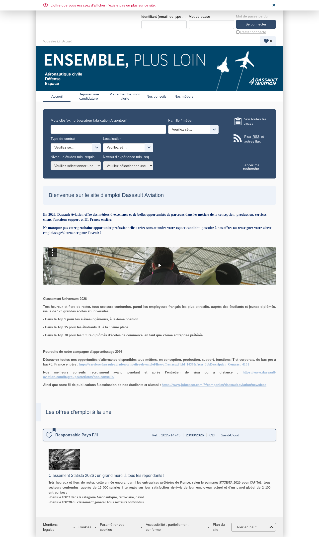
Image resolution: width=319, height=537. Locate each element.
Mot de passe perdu (252, 16)
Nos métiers (183, 96)
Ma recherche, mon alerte (124, 96)
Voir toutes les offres (255, 121)
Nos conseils (156, 96)
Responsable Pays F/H (76, 435)
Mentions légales (50, 527)
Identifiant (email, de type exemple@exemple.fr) (164, 16)
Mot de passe (199, 16)
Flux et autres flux (254, 139)
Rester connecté (253, 32)
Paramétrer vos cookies (112, 527)
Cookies (85, 527)
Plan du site (219, 527)
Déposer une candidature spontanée (89, 96)
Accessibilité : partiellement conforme (167, 527)
